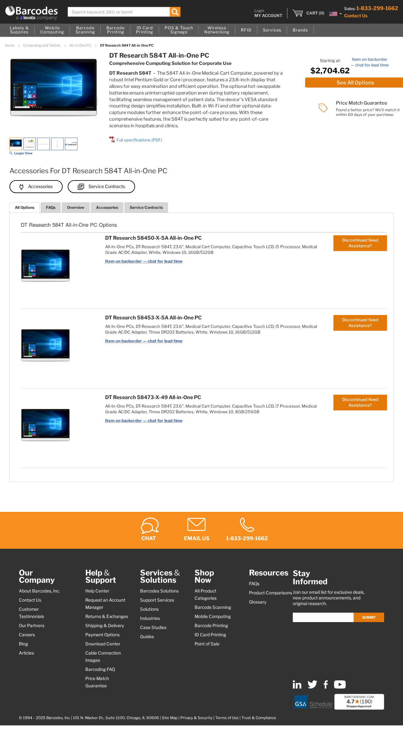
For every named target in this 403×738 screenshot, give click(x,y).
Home (10, 45)
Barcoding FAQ (100, 669)
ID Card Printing (210, 634)
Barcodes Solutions (159, 590)
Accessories (40, 186)
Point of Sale (207, 643)
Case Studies (153, 627)
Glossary (257, 601)
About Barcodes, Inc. (39, 590)
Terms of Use (227, 718)
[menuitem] (19, 30)
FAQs (50, 207)
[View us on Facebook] (326, 687)
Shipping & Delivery (104, 625)
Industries (150, 618)
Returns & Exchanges (106, 616)
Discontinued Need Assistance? (360, 243)
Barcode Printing (211, 625)
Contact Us (355, 15)
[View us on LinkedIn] (297, 687)
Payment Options (102, 634)
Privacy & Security (196, 718)
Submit (369, 617)
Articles (26, 652)
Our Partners (31, 625)
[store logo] (31, 13)
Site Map (170, 718)
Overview (75, 207)
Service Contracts (106, 186)
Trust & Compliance (258, 718)
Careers (27, 634)
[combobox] (124, 12)
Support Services (157, 600)
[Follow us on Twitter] (312, 687)
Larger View (23, 153)
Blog (23, 643)
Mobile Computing (213, 616)
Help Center (97, 590)
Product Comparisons (270, 592)
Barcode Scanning (213, 607)
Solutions (149, 609)
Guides (147, 636)
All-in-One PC (81, 45)
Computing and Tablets (42, 45)
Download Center (102, 643)
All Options (24, 207)
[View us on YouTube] (340, 687)
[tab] (24, 207)
